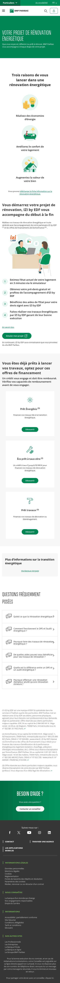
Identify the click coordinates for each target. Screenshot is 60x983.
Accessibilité (42, 2)
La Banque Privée (12, 947)
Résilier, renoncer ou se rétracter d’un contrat (24, 884)
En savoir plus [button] (8, 327)
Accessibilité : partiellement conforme (21, 917)
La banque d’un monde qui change (20, 898)
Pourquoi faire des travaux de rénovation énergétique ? (34, 642)
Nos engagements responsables (18, 900)
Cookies (8, 873)
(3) (39, 408)
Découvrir (30, 429)
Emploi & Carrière (12, 903)
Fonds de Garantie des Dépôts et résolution (23, 879)
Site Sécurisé (10, 920)
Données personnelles (14, 868)
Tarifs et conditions (13, 925)
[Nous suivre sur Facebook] (9, 833)
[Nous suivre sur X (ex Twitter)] (18, 833)
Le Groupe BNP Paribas (15, 952)
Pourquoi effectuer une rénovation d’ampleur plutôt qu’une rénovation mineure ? (31, 682)
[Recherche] (45, 11)
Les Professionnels (13, 941)
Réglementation (12, 876)
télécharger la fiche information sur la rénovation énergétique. (36, 192)
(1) (3, 227)
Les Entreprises (11, 944)
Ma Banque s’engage (30, 571)
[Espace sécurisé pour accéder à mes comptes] (54, 11)
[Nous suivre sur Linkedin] (49, 833)
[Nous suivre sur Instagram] (39, 833)
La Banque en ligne (13, 949)
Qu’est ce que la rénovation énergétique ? (34, 616)
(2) (45, 227)
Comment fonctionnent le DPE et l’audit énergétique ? (33, 629)
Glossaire (9, 927)
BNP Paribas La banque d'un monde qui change (19, 11)
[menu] (3, 11)
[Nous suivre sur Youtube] (29, 833)
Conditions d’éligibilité (14, 922)
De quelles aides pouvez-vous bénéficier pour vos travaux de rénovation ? (33, 655)
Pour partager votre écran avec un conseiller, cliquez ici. (30, 978)
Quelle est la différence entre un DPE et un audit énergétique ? (33, 668)
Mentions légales (12, 871)
